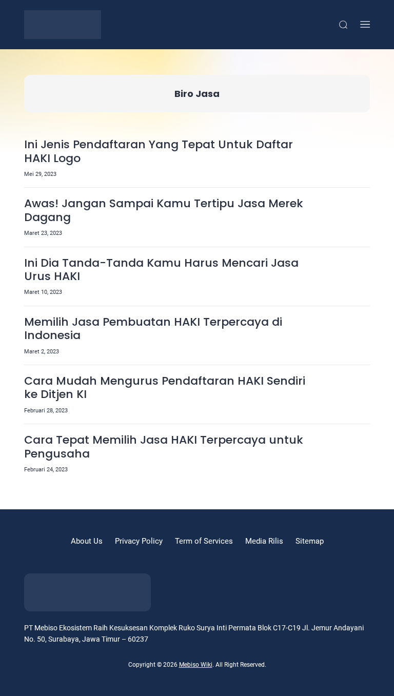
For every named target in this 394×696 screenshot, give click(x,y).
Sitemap (310, 541)
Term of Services (204, 541)
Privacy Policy (139, 541)
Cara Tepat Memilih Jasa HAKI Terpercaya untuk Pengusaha (163, 447)
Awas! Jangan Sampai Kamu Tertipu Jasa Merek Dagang (163, 210)
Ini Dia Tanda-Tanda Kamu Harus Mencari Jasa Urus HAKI (161, 270)
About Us (87, 541)
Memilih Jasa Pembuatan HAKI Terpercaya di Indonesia (153, 329)
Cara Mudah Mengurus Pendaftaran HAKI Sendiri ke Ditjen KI (164, 388)
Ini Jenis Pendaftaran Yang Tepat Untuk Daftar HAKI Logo (158, 151)
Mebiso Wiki (195, 664)
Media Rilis (264, 541)
